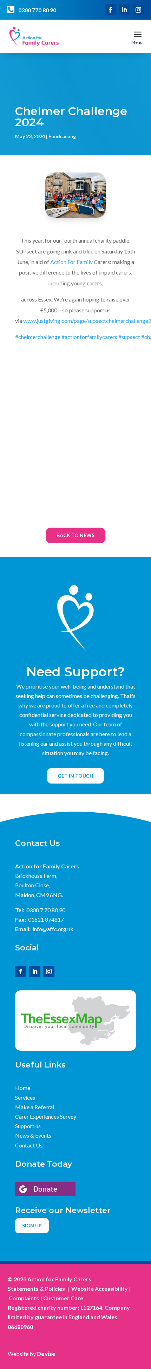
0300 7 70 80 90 (45, 910)
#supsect (129, 336)
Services (25, 1097)
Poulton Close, (32, 885)
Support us (28, 1126)
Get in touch (75, 776)
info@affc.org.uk (53, 929)
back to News (75, 535)
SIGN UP (32, 1225)
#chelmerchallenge (37, 336)
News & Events (33, 1135)
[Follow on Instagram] (138, 9)
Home (22, 1087)
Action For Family (72, 261)
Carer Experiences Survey (45, 1116)
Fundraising (62, 136)
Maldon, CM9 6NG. (39, 895)
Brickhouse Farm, (36, 875)
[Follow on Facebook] (110, 9)
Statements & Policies (36, 1288)
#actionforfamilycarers (89, 336)
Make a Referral (34, 1107)
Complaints (24, 1298)
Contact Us (28, 1145)
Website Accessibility (99, 1288)
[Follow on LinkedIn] (124, 9)
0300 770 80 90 (37, 10)
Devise (46, 1353)
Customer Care (63, 1298)
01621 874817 (46, 919)
